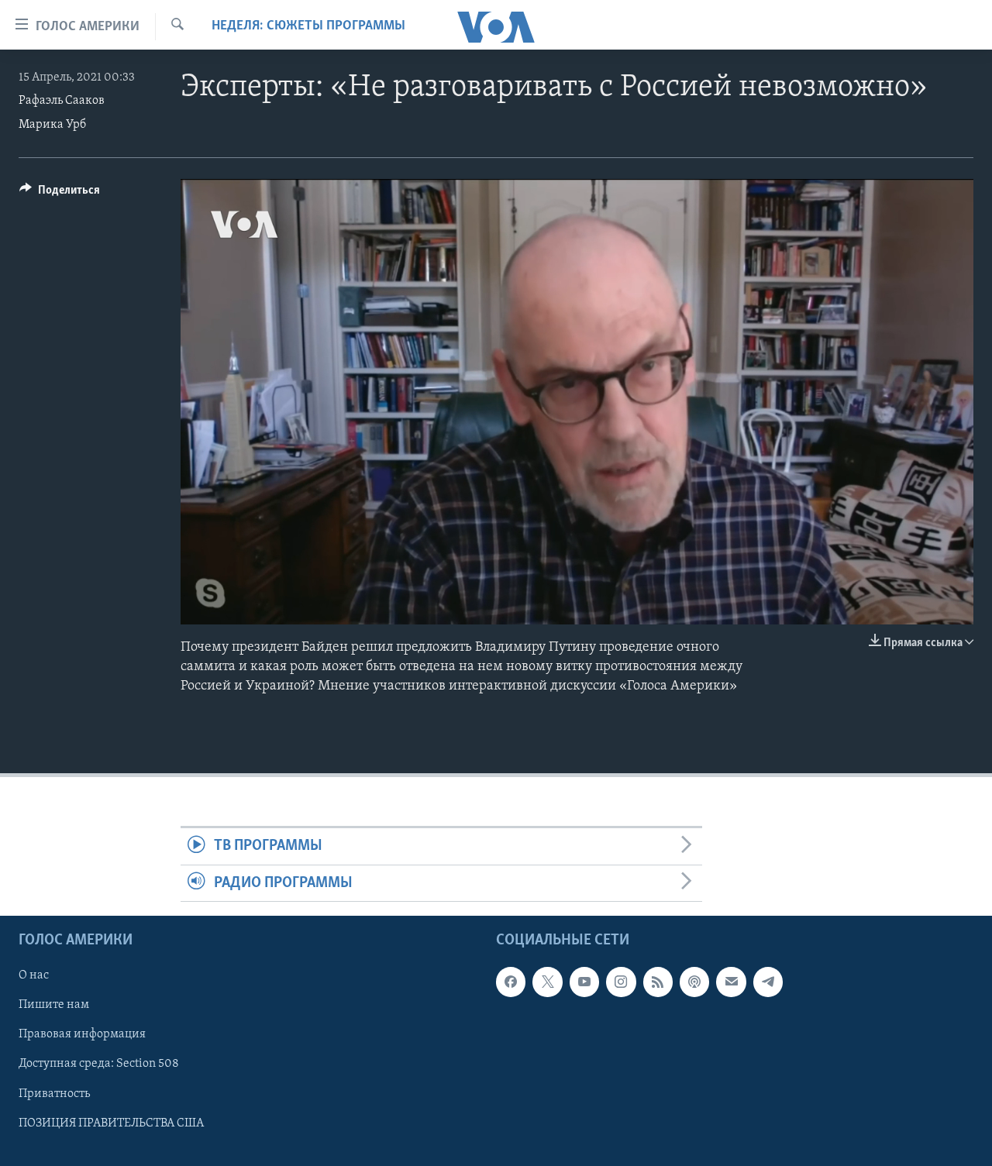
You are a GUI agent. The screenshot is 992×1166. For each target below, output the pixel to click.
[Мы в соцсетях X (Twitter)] (547, 981)
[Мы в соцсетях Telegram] (768, 981)
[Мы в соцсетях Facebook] (510, 981)
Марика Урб (52, 125)
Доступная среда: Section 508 (99, 1064)
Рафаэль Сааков (62, 101)
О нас (34, 975)
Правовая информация (82, 1035)
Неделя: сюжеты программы (308, 26)
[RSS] (658, 981)
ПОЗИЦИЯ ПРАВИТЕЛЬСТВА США (111, 1123)
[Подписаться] (731, 981)
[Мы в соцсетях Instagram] (621, 981)
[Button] (59, 193)
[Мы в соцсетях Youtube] (584, 981)
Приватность (54, 1094)
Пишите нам (54, 1005)
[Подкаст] (694, 981)
